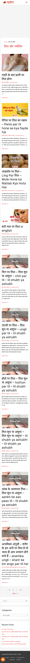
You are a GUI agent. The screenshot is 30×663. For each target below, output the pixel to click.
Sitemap (18, 659)
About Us (12, 657)
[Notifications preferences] (3, 659)
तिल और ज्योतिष (5, 82)
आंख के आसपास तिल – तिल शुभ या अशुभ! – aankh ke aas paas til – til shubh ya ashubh (15, 497)
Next (15, 593)
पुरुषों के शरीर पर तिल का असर (8, 135)
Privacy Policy (20, 657)
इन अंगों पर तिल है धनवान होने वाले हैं (9, 567)
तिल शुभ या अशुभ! (5, 234)
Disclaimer (12, 659)
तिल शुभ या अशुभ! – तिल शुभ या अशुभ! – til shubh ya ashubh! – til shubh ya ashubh (15, 439)
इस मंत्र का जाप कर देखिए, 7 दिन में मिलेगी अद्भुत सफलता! (14, 644)
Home (7, 657)
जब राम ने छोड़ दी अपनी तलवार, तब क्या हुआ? (11, 641)
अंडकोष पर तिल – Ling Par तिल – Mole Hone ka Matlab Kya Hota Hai (14, 179)
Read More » (5, 98)
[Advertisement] (15, 20)
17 (20, 590)
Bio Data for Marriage (7, 629)
